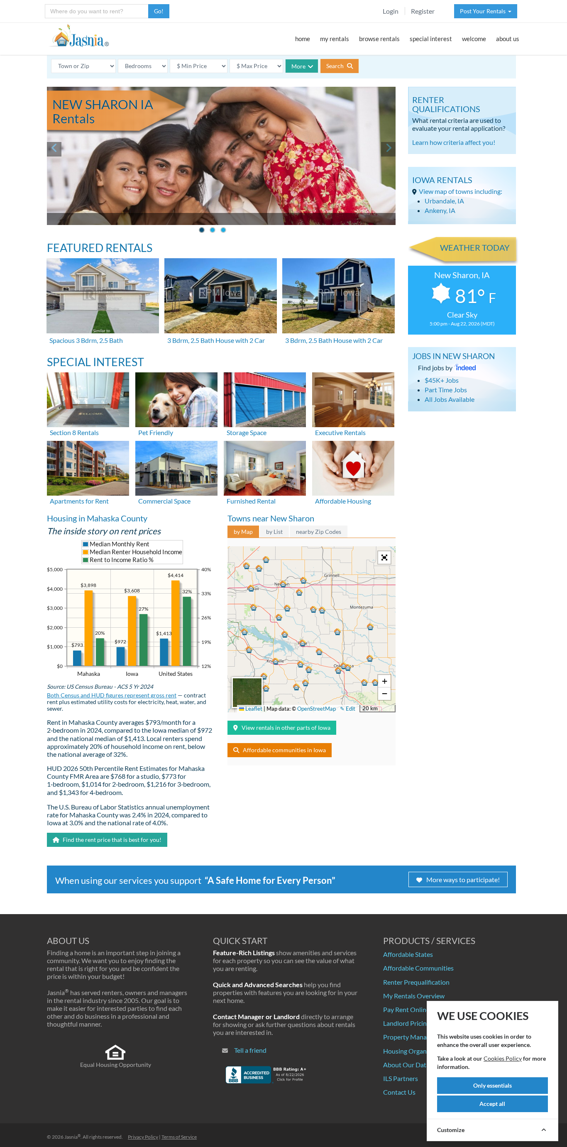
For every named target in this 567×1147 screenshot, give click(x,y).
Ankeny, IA (440, 210)
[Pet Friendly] (176, 399)
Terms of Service (179, 1137)
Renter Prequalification (416, 982)
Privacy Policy (143, 1137)
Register (423, 11)
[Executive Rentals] (353, 399)
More (298, 66)
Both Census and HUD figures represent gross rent (111, 695)
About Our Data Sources (418, 1065)
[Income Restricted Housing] (353, 467)
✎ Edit (347, 708)
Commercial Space (164, 501)
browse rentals (379, 38)
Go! (159, 11)
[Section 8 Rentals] (88, 399)
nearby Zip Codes (318, 531)
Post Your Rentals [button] (484, 11)
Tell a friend (250, 1050)
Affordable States (408, 954)
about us (507, 38)
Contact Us (399, 1092)
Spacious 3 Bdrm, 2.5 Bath (86, 340)
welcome (474, 38)
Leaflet (253, 708)
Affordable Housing (343, 501)
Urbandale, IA (444, 201)
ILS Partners (400, 1078)
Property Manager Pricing (420, 1037)
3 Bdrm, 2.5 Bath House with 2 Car (216, 340)
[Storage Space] (265, 399)
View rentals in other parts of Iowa (286, 727)
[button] (283, 584)
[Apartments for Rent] (88, 467)
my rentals (334, 38)
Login (390, 11)
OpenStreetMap (316, 708)
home (302, 38)
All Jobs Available (449, 399)
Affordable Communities (418, 968)
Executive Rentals (340, 432)
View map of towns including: (460, 191)
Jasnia (72, 1137)
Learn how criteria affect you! (453, 142)
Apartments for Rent (79, 501)
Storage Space (246, 432)
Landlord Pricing (406, 1023)
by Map (243, 531)
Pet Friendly (155, 432)
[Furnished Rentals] (265, 467)
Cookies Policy (503, 1058)
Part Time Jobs (446, 390)
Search (335, 65)
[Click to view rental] (103, 295)
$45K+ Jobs (442, 380)
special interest (431, 38)
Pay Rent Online (406, 1009)
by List (274, 531)
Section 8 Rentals (74, 432)
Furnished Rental (251, 501)
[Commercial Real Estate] (176, 467)
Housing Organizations (416, 1051)
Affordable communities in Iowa (284, 749)
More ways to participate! (463, 879)
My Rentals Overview (414, 996)
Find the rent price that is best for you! (111, 839)
